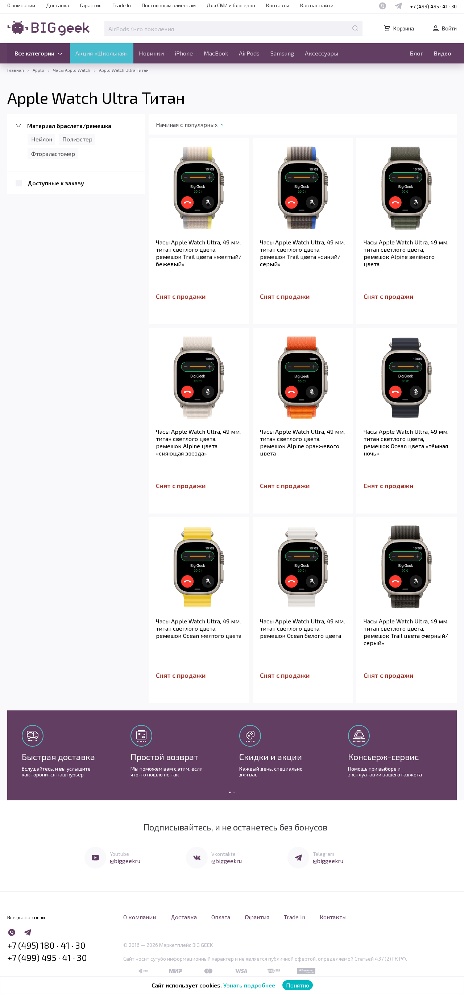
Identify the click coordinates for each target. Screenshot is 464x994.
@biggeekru (125, 860)
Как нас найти (317, 5)
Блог (416, 53)
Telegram (323, 854)
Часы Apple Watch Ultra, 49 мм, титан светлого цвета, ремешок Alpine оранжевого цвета (302, 442)
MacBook (216, 53)
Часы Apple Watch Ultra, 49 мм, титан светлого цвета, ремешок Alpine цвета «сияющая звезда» (198, 442)
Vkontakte (223, 854)
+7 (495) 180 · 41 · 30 (46, 945)
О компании (21, 5)
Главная (15, 70)
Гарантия (91, 5)
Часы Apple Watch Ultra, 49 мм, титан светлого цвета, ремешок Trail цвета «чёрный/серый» (406, 632)
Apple (38, 70)
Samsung (282, 53)
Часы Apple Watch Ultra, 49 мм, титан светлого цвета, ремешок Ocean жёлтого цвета (198, 628)
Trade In (121, 5)
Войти (449, 28)
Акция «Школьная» (101, 53)
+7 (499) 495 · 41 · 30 (433, 6)
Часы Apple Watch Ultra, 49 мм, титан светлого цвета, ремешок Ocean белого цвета (302, 628)
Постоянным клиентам (169, 5)
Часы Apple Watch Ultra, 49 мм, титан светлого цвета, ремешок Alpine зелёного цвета (406, 253)
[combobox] (197, 126)
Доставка (57, 5)
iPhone (184, 53)
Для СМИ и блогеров (231, 5)
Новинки (151, 53)
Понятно (297, 985)
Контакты (277, 5)
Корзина (403, 28)
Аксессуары (321, 53)
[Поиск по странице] (355, 28)
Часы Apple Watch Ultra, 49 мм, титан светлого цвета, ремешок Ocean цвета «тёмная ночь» (406, 442)
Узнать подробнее (249, 985)
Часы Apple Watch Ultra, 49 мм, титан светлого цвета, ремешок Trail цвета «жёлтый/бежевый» (198, 253)
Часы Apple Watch (71, 70)
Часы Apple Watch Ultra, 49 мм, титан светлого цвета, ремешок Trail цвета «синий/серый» (302, 253)
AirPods (249, 53)
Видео (442, 53)
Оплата (220, 916)
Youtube (119, 854)
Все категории (34, 53)
